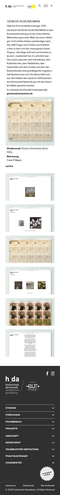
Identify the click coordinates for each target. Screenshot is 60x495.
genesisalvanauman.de (20, 93)
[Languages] (52, 6)
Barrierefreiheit (47, 485)
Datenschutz (28, 485)
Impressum (11, 485)
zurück (9, 166)
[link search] (40, 5)
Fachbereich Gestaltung (24, 489)
